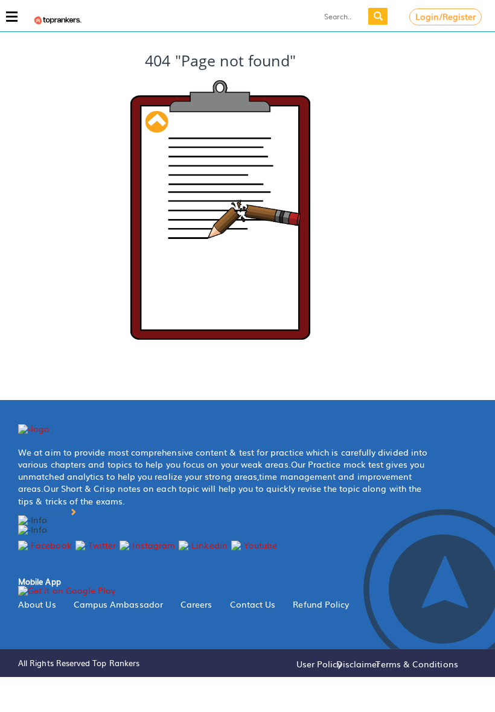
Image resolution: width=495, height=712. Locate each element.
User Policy (319, 664)
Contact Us (253, 604)
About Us (37, 604)
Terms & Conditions (416, 664)
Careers (196, 604)
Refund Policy (321, 604)
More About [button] (43, 511)
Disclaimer (358, 664)
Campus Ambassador (118, 604)
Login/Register (445, 16)
